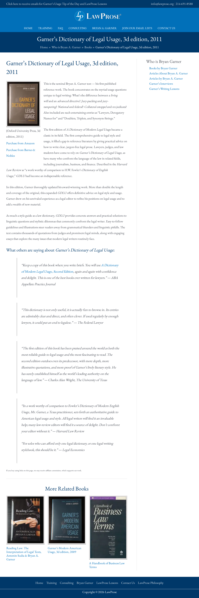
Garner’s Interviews (161, 84)
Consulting (78, 28)
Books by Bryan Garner (163, 68)
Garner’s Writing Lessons (164, 89)
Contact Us (166, 28)
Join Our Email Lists (137, 28)
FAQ (60, 28)
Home (28, 28)
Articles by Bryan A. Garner (166, 78)
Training (45, 28)
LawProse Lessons (107, 583)
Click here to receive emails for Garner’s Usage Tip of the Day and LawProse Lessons (56, 4)
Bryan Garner (85, 583)
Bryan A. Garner (104, 28)
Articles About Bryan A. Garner (168, 73)
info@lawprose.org (162, 4)
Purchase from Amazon (20, 143)
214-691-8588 (184, 4)
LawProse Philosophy (151, 583)
